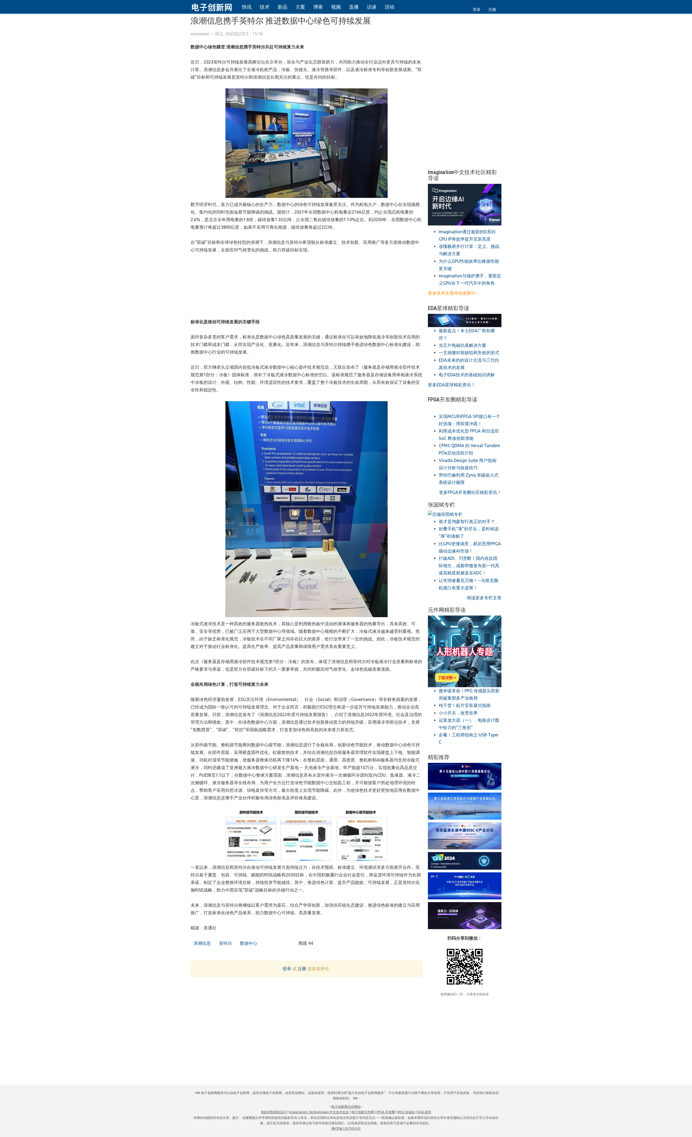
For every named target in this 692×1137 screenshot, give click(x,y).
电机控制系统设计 (274, 1112)
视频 (336, 6)
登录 (476, 9)
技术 (265, 6)
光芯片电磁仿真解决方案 (462, 345)
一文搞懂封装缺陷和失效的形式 (469, 352)
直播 (354, 6)
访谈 (372, 6)
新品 (282, 6)
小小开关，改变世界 (458, 712)
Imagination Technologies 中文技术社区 (319, 1112)
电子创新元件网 (362, 1112)
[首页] (215, 6)
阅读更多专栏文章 (484, 597)
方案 (300, 6)
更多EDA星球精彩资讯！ (451, 384)
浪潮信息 (201, 943)
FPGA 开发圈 (386, 1112)
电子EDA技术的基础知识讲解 (467, 374)
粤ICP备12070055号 (346, 1128)
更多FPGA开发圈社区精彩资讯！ (470, 492)
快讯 (247, 6)
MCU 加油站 (406, 1112)
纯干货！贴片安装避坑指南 (465, 705)
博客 (318, 6)
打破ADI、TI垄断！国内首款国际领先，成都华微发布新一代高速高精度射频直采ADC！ (469, 565)
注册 (492, 9)
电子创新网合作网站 (346, 1106)
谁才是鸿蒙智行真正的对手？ (467, 521)
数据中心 (248, 943)
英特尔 (225, 943)
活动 (389, 6)
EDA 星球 (424, 1112)
